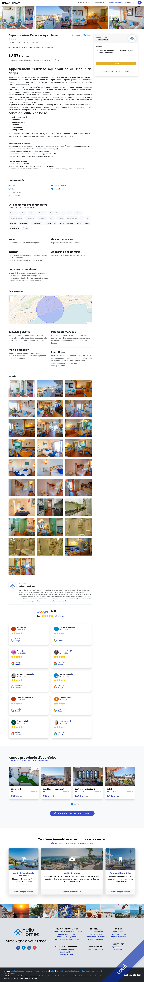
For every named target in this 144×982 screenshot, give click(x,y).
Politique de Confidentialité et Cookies (92, 976)
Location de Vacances (66, 934)
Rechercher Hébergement (66, 937)
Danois (78, 971)
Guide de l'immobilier (118, 937)
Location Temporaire (66, 949)
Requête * (99, 46)
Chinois (12, 973)
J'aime (87, 35)
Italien (52, 971)
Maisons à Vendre (95, 934)
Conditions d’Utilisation (46, 976)
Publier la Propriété (95, 949)
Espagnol (29, 971)
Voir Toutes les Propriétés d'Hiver (73, 813)
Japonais (99, 971)
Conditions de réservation (64, 976)
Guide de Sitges (118, 932)
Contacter (115, 63)
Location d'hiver (66, 952)
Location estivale (66, 954)
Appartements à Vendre (95, 937)
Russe (6, 973)
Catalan (21, 971)
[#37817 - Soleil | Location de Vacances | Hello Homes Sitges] (120, 776)
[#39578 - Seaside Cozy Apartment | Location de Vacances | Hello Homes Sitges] (56, 776)
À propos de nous (118, 947)
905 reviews (59, 616)
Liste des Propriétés (95, 939)
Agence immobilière (95, 932)
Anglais (14, 971)
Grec (92, 971)
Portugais (60, 971)
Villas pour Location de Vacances (66, 939)
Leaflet (89, 323)
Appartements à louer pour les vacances (66, 932)
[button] (133, 3)
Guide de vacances (118, 934)
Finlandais (85, 971)
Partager (76, 35)
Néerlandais (69, 971)
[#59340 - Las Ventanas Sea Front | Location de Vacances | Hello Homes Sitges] (88, 776)
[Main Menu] (140, 3)
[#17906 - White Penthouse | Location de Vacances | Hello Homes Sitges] (24, 776)
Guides (118, 929)
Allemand (45, 971)
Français (37, 971)
